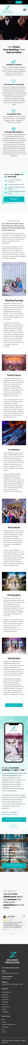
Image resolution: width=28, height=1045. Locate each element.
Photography (5, 1012)
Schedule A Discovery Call (8, 1024)
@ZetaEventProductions (10, 814)
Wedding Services (6, 992)
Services (4, 1022)
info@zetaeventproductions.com (10, 973)
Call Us (19, 2)
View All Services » (14, 705)
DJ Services (5, 994)
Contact (4, 1032)
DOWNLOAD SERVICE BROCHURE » (14, 199)
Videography (5, 1002)
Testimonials (5, 1027)
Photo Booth (5, 999)
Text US (10, 2)
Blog (3, 1029)
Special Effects (6, 1007)
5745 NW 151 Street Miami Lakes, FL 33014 (12, 984)
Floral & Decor (5, 997)
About (3, 1019)
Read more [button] (6, 929)
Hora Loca (4, 1004)
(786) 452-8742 (6, 978)
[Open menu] (24, 10)
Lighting (4, 1009)
